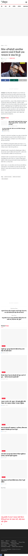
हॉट (9, 6)
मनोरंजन (19, 6)
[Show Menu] (26, 2)
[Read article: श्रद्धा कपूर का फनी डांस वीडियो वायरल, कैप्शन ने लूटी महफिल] (14, 469)
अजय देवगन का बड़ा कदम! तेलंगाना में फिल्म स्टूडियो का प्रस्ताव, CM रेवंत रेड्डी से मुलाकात (13, 455)
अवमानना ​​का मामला (7, 176)
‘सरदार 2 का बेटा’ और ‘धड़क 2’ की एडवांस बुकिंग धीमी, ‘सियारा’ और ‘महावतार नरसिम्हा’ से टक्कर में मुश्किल (13, 402)
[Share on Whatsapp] (14, 80)
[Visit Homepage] (5, 2)
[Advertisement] (14, 22)
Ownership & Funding (5, 546)
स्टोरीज (14, 6)
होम (1, 6)
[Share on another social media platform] (23, 80)
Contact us (14, 540)
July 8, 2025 (4, 431)
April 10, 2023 (3, 59)
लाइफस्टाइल (25, 6)
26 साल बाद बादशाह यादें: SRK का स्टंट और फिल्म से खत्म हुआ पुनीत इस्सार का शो (13, 129)
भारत (6, 6)
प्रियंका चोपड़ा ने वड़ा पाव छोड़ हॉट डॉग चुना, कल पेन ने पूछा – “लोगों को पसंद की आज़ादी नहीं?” (13, 376)
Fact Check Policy (12, 545)
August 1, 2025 (5, 405)
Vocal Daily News (7, 549)
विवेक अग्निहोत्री (5, 178)
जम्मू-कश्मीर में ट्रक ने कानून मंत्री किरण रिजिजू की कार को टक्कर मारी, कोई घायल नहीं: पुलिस (13, 519)
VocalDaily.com (4, 550)
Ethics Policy (4, 545)
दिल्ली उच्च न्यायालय (16, 176)
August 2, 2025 (5, 378)
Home (2, 45)
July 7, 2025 (4, 483)
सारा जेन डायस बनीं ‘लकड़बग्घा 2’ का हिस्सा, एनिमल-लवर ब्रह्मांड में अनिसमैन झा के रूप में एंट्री (14, 428)
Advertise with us (4, 542)
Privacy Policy (22, 542)
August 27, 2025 (6, 131)
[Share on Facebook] (5, 80)
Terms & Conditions (5, 543)
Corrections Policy (15, 543)
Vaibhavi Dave (12, 58)
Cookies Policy (13, 542)
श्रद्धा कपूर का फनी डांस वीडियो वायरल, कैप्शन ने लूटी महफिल (13, 481)
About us (7, 540)
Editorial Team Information (17, 546)
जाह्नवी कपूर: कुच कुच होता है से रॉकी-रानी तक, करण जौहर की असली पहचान (12, 350)
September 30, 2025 (13, 125)
